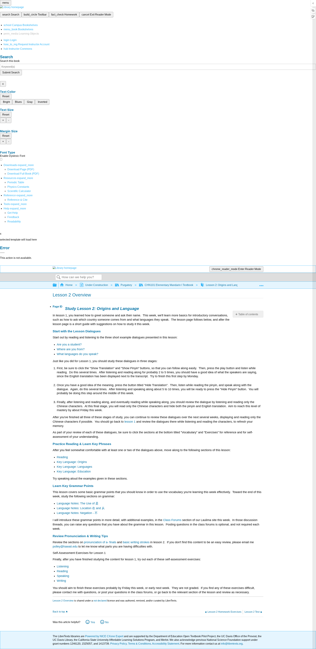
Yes (93, 622)
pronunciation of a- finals (100, 542)
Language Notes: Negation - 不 (77, 513)
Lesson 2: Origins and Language (225, 285)
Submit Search (11, 72)
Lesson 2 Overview (63, 600)
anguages (85, 466)
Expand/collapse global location (261, 284)
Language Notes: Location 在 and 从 (81, 508)
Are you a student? (69, 344)
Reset (5, 96)
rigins (83, 462)
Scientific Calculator (19, 191)
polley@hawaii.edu (65, 546)
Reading (62, 457)
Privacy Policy (118, 643)
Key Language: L (68, 466)
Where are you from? (71, 349)
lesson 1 (129, 421)
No (107, 622)
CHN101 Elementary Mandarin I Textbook (169, 285)
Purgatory (126, 285)
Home (69, 285)
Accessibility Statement (165, 643)
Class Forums (172, 520)
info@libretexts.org (231, 643)
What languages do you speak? (77, 354)
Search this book (10, 61)
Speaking (63, 576)
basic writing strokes (136, 542)
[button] (13, 217)
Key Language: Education (74, 471)
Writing (61, 580)
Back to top (59, 611)
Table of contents (248, 314)
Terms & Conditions (139, 643)
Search (58, 277)
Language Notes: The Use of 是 (77, 503)
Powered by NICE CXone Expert (104, 636)
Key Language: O (68, 462)
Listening (63, 566)
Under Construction (97, 285)
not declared (100, 600)
